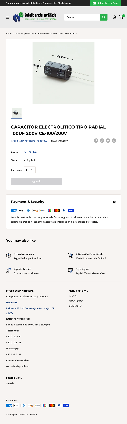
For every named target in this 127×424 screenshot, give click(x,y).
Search (10, 383)
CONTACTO (75, 305)
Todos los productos (24, 33)
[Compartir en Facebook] (96, 140)
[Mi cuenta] (114, 17)
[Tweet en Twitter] (108, 140)
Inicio (8, 33)
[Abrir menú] (7, 17)
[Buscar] (103, 17)
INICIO (73, 296)
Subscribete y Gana (108, 3)
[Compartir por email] (114, 140)
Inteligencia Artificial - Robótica (29, 140)
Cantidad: (16, 169)
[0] (121, 17)
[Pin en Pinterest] (102, 140)
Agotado (36, 181)
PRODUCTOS (76, 301)
